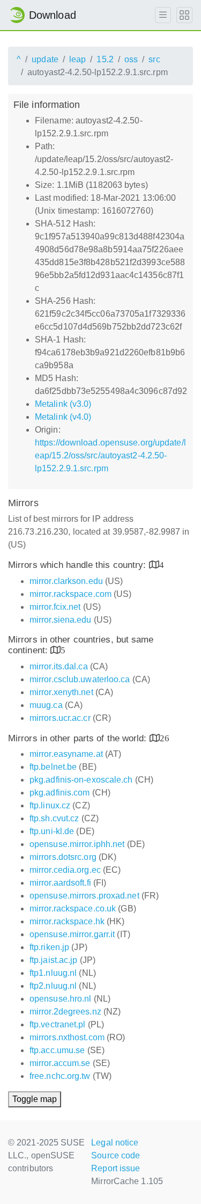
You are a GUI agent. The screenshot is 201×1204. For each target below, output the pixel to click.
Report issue (115, 1168)
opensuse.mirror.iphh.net (76, 844)
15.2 (104, 59)
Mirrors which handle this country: (78, 565)
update (45, 59)
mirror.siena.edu (60, 619)
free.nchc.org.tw (60, 1076)
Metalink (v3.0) (63, 403)
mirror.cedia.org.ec (65, 869)
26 (164, 737)
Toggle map (34, 1099)
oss (131, 59)
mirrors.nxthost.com (67, 1037)
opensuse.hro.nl (60, 998)
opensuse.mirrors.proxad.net (84, 895)
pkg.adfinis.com (59, 792)
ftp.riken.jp (49, 947)
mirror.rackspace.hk (67, 921)
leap (77, 59)
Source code (115, 1155)
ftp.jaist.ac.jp (53, 960)
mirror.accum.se (60, 1063)
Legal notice (114, 1142)
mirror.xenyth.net (61, 692)
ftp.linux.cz (49, 805)
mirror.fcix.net (55, 606)
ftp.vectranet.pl (57, 1024)
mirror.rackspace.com (70, 594)
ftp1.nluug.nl (53, 972)
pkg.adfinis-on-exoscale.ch (81, 779)
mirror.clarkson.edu (66, 581)
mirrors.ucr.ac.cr (60, 718)
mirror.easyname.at (66, 753)
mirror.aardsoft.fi (60, 882)
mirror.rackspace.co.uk (72, 908)
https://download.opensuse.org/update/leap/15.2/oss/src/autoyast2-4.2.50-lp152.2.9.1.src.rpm (110, 455)
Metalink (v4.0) (63, 416)
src (154, 59)
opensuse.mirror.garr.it (72, 934)
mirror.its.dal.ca (58, 666)
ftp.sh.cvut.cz (54, 818)
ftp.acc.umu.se (57, 1050)
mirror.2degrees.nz (65, 1011)
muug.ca (46, 705)
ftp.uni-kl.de (51, 831)
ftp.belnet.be (53, 766)
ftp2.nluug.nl (53, 985)
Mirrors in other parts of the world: (79, 738)
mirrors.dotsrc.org (62, 857)
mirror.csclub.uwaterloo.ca (79, 679)
